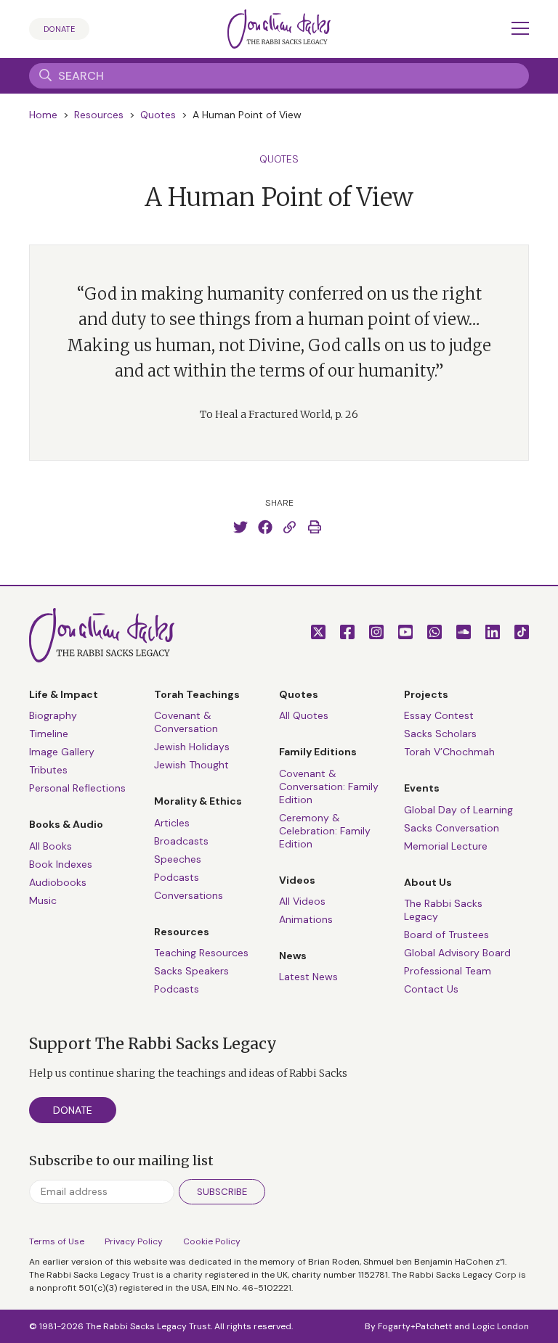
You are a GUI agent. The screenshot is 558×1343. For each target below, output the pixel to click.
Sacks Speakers (191, 970)
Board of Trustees (446, 934)
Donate (59, 29)
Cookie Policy (211, 1241)
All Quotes (303, 715)
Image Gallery (61, 751)
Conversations (188, 895)
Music (43, 900)
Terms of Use (56, 1241)
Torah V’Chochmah (449, 751)
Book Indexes (60, 864)
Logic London (500, 1326)
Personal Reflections (77, 787)
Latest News (308, 976)
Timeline (48, 733)
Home (43, 114)
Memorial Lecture (446, 846)
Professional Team (447, 970)
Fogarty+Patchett (415, 1326)
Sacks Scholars (440, 733)
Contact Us (431, 988)
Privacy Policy (134, 1241)
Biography (53, 715)
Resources (99, 114)
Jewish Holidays (192, 746)
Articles (172, 822)
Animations (306, 919)
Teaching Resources (201, 952)
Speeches (177, 859)
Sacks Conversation (451, 827)
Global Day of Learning (458, 809)
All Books (50, 846)
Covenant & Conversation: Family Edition (329, 786)
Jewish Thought (191, 764)
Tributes (48, 769)
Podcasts (176, 877)
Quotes (158, 114)
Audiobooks (57, 882)
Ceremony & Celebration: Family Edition (325, 830)
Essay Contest (439, 715)
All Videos (302, 901)
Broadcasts (181, 840)
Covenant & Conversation (186, 722)
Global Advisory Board (457, 952)
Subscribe (222, 1192)
